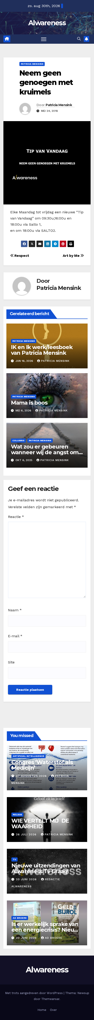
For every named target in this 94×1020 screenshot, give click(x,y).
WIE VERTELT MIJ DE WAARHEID (40, 823)
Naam (15, 610)
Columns (18, 440)
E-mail (15, 636)
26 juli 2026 (27, 834)
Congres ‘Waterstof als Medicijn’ (42, 765)
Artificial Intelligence (28, 756)
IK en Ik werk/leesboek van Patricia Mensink (42, 350)
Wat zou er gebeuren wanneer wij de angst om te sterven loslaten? (44, 452)
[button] (79, 39)
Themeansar (50, 999)
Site (11, 662)
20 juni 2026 (27, 879)
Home (41, 1010)
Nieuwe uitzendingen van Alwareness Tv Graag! (45, 868)
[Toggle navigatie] (44, 39)
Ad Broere (20, 918)
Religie (17, 814)
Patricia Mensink (32, 64)
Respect (21, 256)
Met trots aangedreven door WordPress (34, 993)
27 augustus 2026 (32, 776)
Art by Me (71, 256)
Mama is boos (29, 402)
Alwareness (47, 23)
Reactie (16, 517)
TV (14, 859)
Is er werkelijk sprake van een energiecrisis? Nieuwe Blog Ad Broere (46, 930)
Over (53, 1010)
